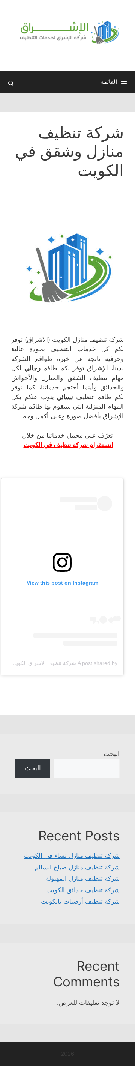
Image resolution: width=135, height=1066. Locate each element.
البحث (112, 754)
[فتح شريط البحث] (11, 84)
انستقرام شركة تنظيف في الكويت (68, 444)
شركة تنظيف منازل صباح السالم (77, 867)
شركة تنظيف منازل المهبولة (83, 878)
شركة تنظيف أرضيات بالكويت (80, 901)
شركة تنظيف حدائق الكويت (83, 890)
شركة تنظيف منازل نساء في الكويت (72, 855)
